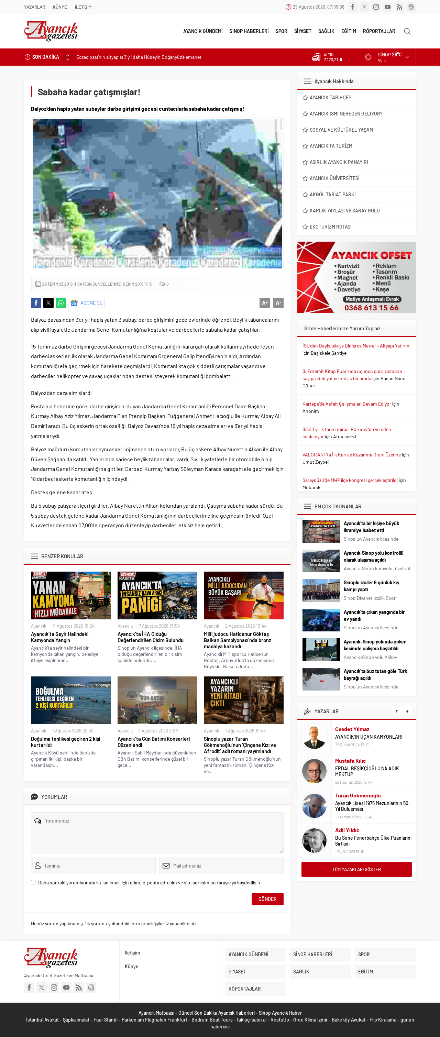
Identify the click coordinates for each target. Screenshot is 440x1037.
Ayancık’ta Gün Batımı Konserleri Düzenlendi (154, 742)
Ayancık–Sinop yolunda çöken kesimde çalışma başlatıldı (375, 645)
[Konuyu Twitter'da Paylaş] (48, 303)
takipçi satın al (251, 1020)
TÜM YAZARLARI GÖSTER (356, 869)
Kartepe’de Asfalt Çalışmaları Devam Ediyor (346, 404)
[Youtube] (388, 7)
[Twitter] (364, 7)
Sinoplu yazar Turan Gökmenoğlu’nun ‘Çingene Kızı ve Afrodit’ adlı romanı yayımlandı (240, 745)
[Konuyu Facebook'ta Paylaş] (36, 303)
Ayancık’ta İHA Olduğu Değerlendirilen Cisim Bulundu (151, 637)
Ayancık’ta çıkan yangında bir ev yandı (374, 615)
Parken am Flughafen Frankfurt (154, 1020)
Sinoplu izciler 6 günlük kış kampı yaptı (371, 586)
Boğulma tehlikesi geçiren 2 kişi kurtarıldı (65, 742)
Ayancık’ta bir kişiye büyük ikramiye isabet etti (371, 526)
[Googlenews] (411, 7)
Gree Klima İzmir (310, 1020)
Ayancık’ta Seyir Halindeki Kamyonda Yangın (59, 637)
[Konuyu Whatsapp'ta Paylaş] (61, 303)
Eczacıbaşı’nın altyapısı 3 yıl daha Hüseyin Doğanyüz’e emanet (138, 57)
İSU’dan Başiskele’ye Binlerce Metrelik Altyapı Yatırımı (356, 346)
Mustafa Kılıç (350, 760)
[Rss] (399, 7)
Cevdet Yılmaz (352, 729)
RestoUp (280, 1020)
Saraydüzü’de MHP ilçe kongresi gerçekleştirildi (350, 480)
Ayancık (38, 626)
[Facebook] (353, 7)
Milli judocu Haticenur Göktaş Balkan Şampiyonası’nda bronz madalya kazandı (237, 640)
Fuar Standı (106, 1020)
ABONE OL (91, 303)
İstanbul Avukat (42, 1020)
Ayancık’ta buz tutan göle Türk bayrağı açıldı (375, 674)
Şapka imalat (76, 1020)
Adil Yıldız (347, 830)
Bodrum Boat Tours (212, 1020)
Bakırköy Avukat (348, 1020)
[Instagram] (376, 7)
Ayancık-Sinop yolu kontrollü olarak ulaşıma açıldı (374, 556)
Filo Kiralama (383, 1020)
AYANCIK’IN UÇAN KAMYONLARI (369, 737)
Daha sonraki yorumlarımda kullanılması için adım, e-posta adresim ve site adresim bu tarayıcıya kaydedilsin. (150, 882)
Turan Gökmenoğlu (358, 795)
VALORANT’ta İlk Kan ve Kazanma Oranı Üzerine (351, 454)
